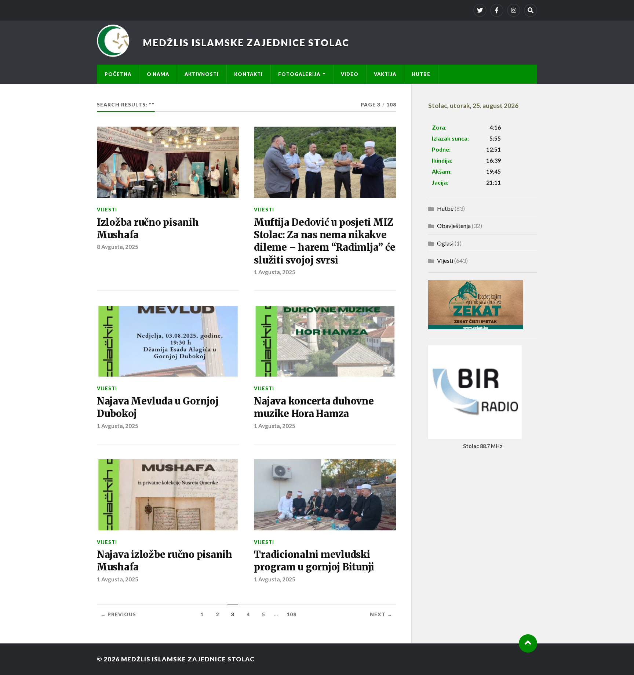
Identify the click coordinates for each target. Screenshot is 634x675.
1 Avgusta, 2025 (274, 272)
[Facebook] (496, 10)
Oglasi (445, 243)
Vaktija (385, 74)
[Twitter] (480, 10)
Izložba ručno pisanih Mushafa (148, 229)
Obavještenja (454, 225)
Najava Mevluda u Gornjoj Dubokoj (158, 407)
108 (291, 614)
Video (349, 74)
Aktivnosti (202, 74)
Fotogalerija (299, 74)
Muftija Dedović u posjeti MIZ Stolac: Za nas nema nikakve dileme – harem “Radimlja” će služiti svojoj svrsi (324, 241)
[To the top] (528, 643)
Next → (381, 614)
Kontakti (248, 74)
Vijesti (107, 210)
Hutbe (421, 74)
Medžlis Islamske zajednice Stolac (246, 42)
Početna (118, 74)
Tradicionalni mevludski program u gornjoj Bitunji (314, 561)
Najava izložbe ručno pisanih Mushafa (164, 561)
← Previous (118, 614)
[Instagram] (513, 10)
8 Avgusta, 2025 (117, 246)
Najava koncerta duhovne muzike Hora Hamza (314, 407)
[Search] (530, 10)
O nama (158, 74)
